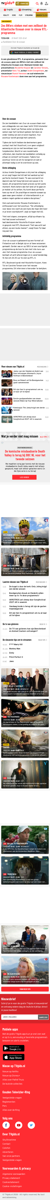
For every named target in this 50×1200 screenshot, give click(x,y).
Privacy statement (11, 1178)
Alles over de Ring (11, 1110)
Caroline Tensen (41, 68)
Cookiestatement (10, 1182)
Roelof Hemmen (19, 74)
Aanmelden (43, 1017)
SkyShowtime (9, 1140)
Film (20, 15)
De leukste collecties (12, 1084)
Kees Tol (16, 71)
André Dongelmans (35, 71)
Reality (6, 15)
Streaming (29, 15)
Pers (4, 1106)
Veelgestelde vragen (12, 1098)
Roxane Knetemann (10, 76)
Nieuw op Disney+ (11, 1075)
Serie (14, 15)
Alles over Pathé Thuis (13, 1080)
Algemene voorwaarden (13, 1174)
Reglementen (8, 1102)
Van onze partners (11, 1156)
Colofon (6, 1148)
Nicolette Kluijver (22, 68)
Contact (6, 1144)
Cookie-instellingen (12, 1186)
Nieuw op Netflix (10, 1071)
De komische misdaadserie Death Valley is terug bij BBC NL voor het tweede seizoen (24, 455)
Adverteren (7, 1152)
